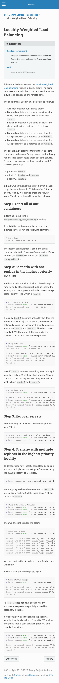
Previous (12, 659)
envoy (31, 4)
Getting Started (16, 15)
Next (48, 659)
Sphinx (17, 675)
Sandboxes (32, 15)
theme (32, 675)
